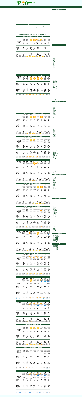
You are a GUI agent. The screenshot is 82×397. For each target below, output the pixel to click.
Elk (53, 127)
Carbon (54, 115)
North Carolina (55, 81)
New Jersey (54, 78)
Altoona (54, 185)
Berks (54, 108)
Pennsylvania (20, 6)
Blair (53, 109)
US (16, 6)
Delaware (54, 126)
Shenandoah (55, 227)
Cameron (54, 114)
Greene (54, 133)
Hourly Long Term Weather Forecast (25, 4)
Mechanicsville (55, 212)
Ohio (53, 83)
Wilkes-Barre (55, 188)
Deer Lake (54, 204)
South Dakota (55, 89)
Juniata (54, 137)
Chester (54, 117)
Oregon (54, 85)
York (53, 172)
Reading (54, 180)
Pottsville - (55, 235)
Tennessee (54, 90)
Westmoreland (55, 170)
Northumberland (55, 153)
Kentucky (54, 64)
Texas (54, 91)
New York (54, 80)
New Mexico (55, 79)
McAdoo (54, 211)
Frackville (54, 205)
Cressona (54, 203)
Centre (54, 116)
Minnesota (54, 70)
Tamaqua (54, 229)
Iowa (53, 62)
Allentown (54, 178)
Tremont (43, 31)
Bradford (54, 110)
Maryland (54, 67)
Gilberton (17, 31)
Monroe (54, 149)
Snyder (54, 159)
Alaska (54, 47)
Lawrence (54, 140)
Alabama (54, 46)
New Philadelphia (36, 26)
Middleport (54, 213)
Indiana (54, 61)
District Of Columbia (56, 55)
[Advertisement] (33, 16)
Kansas (54, 63)
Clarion (54, 118)
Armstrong (54, 105)
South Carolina (55, 88)
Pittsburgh (54, 177)
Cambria (54, 113)
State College (55, 187)
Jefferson (54, 136)
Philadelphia (55, 155)
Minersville (26, 31)
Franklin (54, 131)
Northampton (55, 152)
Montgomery (55, 150)
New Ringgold (55, 217)
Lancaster (54, 139)
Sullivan (54, 161)
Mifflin (54, 148)
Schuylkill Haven (55, 226)
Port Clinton (35, 31)
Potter (54, 157)
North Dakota (55, 82)
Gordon (26, 26)
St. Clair (54, 228)
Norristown (54, 189)
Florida (54, 56)
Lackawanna (55, 138)
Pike (53, 156)
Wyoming (54, 99)
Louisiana (54, 65)
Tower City (54, 230)
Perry (54, 154)
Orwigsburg (54, 218)
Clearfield (54, 119)
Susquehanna (55, 162)
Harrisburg (54, 184)
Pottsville (35, 32)
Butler (54, 112)
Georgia (54, 57)
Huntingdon (54, 134)
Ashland (17, 26)
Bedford (54, 107)
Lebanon (54, 141)
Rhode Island (55, 87)
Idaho (54, 59)
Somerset (54, 160)
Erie (53, 128)
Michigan (54, 69)
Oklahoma (54, 84)
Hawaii (54, 58)
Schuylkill (54, 158)
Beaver (54, 106)
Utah (53, 92)
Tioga (54, 163)
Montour (54, 151)
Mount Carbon (27, 32)
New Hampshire (55, 77)
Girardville (17, 32)
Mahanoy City (55, 210)
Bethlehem (54, 182)
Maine (54, 66)
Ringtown (43, 26)
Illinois (54, 60)
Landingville (55, 209)
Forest (54, 130)
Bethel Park (54, 191)
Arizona (54, 48)
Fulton (54, 132)
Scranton (54, 181)
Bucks (54, 111)
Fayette (54, 129)
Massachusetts (55, 68)
